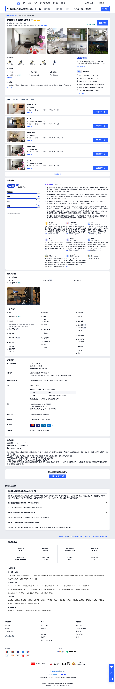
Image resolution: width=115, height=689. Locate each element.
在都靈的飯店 (87, 536)
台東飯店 (10, 603)
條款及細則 (44, 634)
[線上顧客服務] (111, 679)
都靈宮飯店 (44, 575)
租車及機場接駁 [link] (45, 3)
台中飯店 (17, 600)
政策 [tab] (32, 99)
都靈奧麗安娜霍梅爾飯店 (56, 575)
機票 (24, 3)
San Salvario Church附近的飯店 (80, 586)
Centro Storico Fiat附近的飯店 (66, 589)
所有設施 (9, 77)
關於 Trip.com (44, 625)
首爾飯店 (68, 600)
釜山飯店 (55, 600)
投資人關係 (79, 625)
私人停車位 (46, 280)
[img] (26, 41)
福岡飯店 (17, 603)
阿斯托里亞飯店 (24, 579)
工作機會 (43, 631)
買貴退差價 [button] (92, 24)
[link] (89, 3)
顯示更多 (9, 87)
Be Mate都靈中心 (35, 579)
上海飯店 (36, 600)
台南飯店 (43, 600)
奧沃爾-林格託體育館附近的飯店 (17, 589)
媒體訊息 (43, 628)
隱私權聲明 (44, 637)
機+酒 (63, 3)
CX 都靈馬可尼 (36, 575)
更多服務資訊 (9, 631)
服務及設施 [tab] (24, 99)
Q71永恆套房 (11, 575)
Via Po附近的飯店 (33, 589)
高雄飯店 (23, 600)
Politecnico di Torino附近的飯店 (47, 589)
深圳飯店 (36, 603)
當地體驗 (55, 3)
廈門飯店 (88, 600)
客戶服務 (7, 625)
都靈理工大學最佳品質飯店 (20, 20)
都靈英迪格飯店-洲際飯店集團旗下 (94, 575)
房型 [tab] (8, 99)
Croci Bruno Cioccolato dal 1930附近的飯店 (20, 586)
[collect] (111, 667)
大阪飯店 (49, 600)
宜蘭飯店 (81, 600)
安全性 (78, 637)
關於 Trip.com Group (46, 640)
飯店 (66, 536)
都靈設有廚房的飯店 (47, 610)
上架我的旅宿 (79, 634)
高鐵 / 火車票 (32, 3)
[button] (69, 3)
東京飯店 (30, 600)
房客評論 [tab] (15, 99)
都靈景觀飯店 (12, 610)
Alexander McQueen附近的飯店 (62, 586)
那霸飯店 (75, 600)
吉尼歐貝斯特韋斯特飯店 (23, 575)
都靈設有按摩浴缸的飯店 (33, 610)
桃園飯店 (101, 600)
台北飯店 (10, 600)
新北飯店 (94, 600)
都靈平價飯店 (21, 610)
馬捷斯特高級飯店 (13, 579)
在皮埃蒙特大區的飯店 (75, 536)
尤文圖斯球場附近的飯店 (83, 589)
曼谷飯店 (62, 600)
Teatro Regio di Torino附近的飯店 (42, 586)
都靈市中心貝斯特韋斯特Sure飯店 (73, 575)
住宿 (18, 3)
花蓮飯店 (23, 603)
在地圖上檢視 (80, 93)
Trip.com (61, 536)
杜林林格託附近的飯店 (47, 593)
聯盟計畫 (78, 631)
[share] (111, 673)
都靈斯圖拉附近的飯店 (33, 593)
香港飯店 (30, 603)
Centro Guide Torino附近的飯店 (17, 593)
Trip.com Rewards (81, 628)
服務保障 (7, 628)
